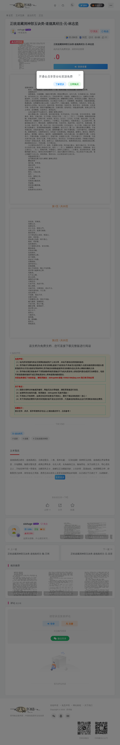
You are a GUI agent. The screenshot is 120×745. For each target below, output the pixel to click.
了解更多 (59, 84)
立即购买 (74, 84)
